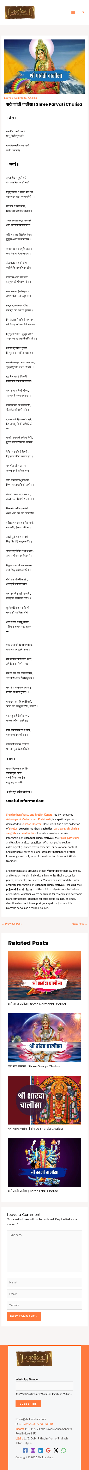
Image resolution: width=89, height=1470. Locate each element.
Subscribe (28, 1404)
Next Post (79, 923)
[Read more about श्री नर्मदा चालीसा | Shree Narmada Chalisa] (44, 975)
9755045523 (26, 1424)
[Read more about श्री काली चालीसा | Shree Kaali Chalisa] (44, 1162)
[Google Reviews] (48, 1450)
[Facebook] (25, 1450)
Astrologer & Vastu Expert (28, 819)
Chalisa (32, 97)
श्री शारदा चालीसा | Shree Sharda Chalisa (35, 1129)
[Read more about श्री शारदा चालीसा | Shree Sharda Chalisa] (44, 1099)
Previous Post (12, 923)
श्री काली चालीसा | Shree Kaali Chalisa (33, 1191)
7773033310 (44, 1424)
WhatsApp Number (27, 1379)
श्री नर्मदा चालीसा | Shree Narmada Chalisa (37, 1004)
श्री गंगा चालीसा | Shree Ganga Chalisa (34, 1066)
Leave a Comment (15, 97)
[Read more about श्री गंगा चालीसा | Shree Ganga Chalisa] (44, 1037)
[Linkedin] (40, 1450)
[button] (83, 12)
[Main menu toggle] (73, 12)
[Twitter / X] (56, 1450)
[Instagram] (33, 1450)
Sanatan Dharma (32, 824)
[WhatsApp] (63, 1450)
